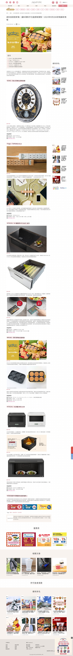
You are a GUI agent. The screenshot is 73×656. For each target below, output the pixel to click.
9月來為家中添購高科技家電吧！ (16, 66)
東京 (17, 9)
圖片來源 (8, 123)
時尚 (45, 5)
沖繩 (38, 9)
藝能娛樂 (54, 5)
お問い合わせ (29, 649)
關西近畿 (23, 9)
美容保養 (10, 5)
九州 (42, 9)
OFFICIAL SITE (11, 138)
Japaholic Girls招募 (39, 646)
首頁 (7, 13)
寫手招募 (28, 646)
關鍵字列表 (37, 647)
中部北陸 (52, 9)
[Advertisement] (60, 44)
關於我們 (28, 644)
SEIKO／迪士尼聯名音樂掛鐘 (15, 58)
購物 (63, 5)
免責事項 (37, 644)
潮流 (19, 5)
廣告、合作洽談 (29, 647)
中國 (58, 9)
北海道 (33, 9)
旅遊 (28, 5)
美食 (36, 5)
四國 (47, 9)
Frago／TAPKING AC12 (14, 60)
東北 (62, 9)
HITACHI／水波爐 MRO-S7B (15, 65)
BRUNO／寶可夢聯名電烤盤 (15, 63)
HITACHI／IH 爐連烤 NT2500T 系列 (17, 61)
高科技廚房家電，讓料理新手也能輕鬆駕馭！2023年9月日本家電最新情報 (27, 13)
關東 (28, 9)
